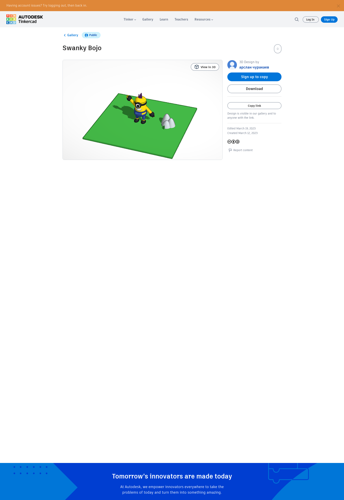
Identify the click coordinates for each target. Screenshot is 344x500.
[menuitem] (129, 19)
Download (254, 88)
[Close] (338, 5)
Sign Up (329, 20)
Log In (310, 20)
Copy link (254, 106)
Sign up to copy (254, 76)
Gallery (72, 35)
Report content (243, 150)
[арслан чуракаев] (232, 64)
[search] (297, 19)
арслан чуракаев (254, 67)
